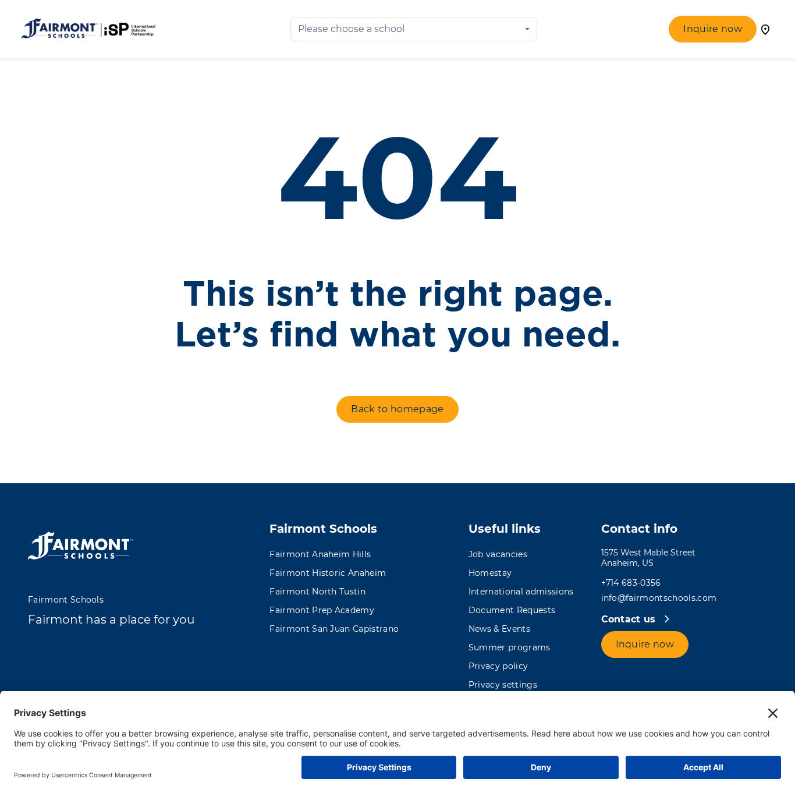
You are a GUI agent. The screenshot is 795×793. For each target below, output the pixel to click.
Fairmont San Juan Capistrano (334, 629)
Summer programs (510, 647)
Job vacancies (498, 554)
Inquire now (712, 28)
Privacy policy (498, 666)
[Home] (88, 29)
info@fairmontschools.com (659, 598)
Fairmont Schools (66, 599)
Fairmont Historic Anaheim (327, 573)
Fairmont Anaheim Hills (320, 554)
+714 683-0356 (631, 583)
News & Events (499, 629)
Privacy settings (503, 684)
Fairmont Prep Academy (321, 610)
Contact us (630, 619)
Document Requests (512, 610)
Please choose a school (351, 28)
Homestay (490, 573)
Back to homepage (397, 409)
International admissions (521, 591)
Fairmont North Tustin (317, 591)
